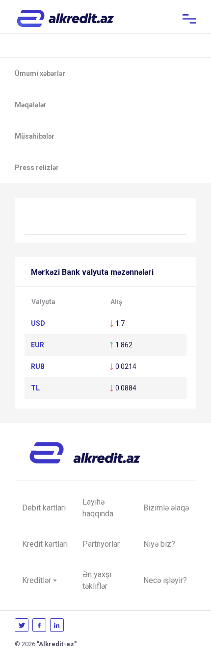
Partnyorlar (101, 544)
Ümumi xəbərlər (40, 73)
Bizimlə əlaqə (166, 507)
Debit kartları (44, 507)
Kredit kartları (45, 544)
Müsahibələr (34, 136)
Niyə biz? (159, 544)
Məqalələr (31, 105)
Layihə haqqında (97, 507)
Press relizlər (37, 167)
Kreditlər (36, 580)
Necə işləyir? (165, 580)
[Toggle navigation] (189, 18)
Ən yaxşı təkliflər (96, 580)
